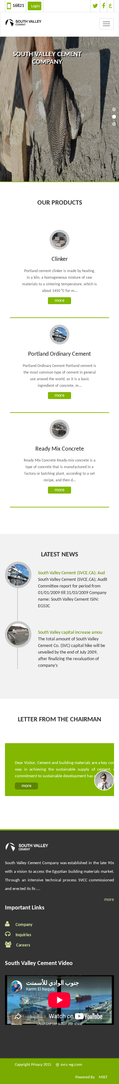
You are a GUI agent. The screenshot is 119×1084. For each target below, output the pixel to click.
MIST (103, 1077)
